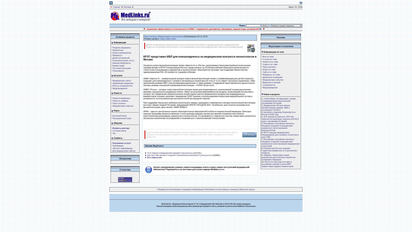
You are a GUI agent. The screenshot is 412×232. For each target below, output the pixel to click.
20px (174, 39)
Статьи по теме (270, 59)
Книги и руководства (121, 53)
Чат (114, 133)
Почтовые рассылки (121, 68)
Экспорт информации (122, 148)
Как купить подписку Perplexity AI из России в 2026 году (278, 113)
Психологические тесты (123, 60)
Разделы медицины (121, 48)
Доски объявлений (121, 58)
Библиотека (117, 50)
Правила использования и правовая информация (181, 189)
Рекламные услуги (213, 189)
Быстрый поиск (119, 116)
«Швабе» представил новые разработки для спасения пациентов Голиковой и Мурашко (278, 157)
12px (162, 39)
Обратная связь (246, 189)
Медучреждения (119, 88)
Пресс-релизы (119, 103)
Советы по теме (270, 64)
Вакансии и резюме (272, 82)
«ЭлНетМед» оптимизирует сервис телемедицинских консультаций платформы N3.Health (278, 101)
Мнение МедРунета (121, 63)
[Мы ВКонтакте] (111, 4)
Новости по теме (270, 62)
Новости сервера (120, 101)
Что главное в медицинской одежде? (164, 153)
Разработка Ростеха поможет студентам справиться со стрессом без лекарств (279, 150)
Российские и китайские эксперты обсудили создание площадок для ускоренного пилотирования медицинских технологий (280, 142)
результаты (187, 153)
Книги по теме (269, 69)
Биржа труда (118, 66)
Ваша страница (230, 189)
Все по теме (268, 57)
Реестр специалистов (122, 86)
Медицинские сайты (121, 81)
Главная (116, 7)
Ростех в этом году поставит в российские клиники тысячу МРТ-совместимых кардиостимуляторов (277, 164)
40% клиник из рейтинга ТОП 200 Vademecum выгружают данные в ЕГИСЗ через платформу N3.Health (280, 119)
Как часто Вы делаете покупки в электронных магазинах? (173, 155)
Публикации (117, 146)
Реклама (127, 7)
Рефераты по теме (271, 75)
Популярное (118, 71)
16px (168, 39)
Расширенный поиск (121, 118)
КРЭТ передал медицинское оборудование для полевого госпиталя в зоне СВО (280, 134)
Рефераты (117, 55)
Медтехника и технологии (170, 36)
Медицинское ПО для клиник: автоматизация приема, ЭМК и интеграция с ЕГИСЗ (275, 107)
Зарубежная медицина (122, 83)
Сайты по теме (269, 72)
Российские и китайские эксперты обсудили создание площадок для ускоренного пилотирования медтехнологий (277, 126)
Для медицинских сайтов (123, 151)
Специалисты (269, 85)
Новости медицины (121, 98)
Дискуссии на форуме (272, 77)
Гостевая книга (119, 131)
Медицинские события (122, 106)
